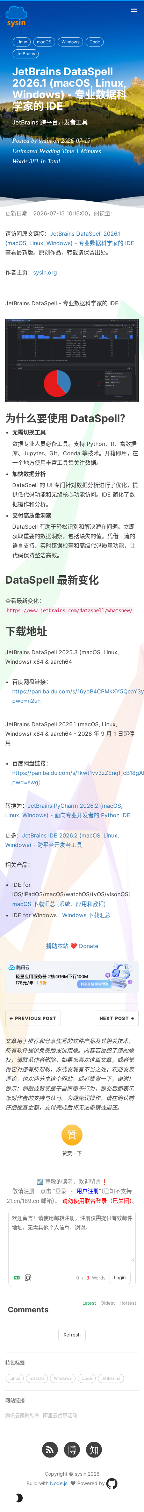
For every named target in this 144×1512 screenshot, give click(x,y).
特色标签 (15, 1362)
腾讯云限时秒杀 (22, 1415)
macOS (44, 41)
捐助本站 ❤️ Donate (72, 945)
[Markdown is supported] (18, 1278)
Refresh (72, 1335)
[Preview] (28, 1278)
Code (94, 41)
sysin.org (45, 272)
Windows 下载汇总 (86, 915)
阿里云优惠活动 (60, 1415)
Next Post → (117, 1018)
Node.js (58, 1483)
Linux (21, 41)
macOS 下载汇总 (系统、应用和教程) (59, 903)
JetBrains (25, 53)
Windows (70, 41)
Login (120, 1277)
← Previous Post (33, 1018)
